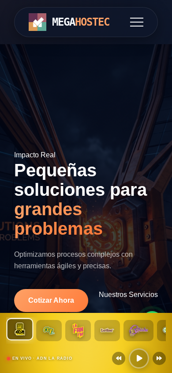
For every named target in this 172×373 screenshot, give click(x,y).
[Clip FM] (49, 330)
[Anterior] (118, 358)
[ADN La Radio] (20, 329)
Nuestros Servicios (128, 294)
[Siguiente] (159, 358)
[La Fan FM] (78, 330)
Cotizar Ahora (51, 300)
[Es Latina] (107, 330)
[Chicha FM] (138, 330)
